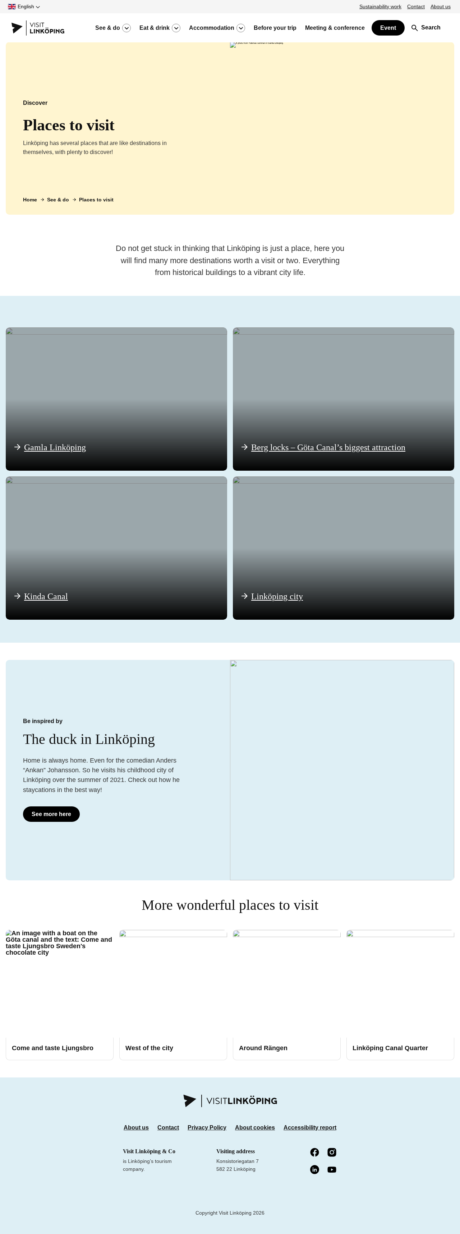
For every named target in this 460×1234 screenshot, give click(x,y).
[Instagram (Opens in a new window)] (332, 1153)
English (26, 6)
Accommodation (211, 28)
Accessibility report (310, 1127)
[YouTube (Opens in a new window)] (332, 1170)
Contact (416, 6)
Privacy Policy (207, 1127)
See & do (107, 28)
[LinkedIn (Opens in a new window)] (315, 1170)
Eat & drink (154, 28)
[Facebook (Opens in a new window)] (315, 1153)
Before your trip (275, 28)
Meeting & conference (335, 28)
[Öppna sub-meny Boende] (240, 28)
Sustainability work (380, 6)
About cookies (255, 1127)
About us (441, 6)
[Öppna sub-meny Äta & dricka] (176, 28)
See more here (51, 814)
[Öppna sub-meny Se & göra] (126, 28)
